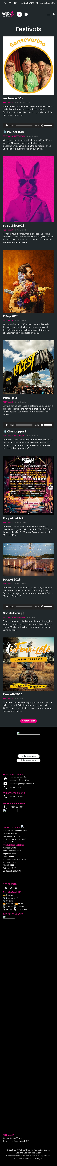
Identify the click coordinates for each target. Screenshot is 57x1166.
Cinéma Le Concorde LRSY (16, 1141)
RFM (20, 904)
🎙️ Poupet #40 (13, 132)
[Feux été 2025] (28, 639)
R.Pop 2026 (10, 316)
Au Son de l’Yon (13, 98)
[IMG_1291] (9, 1024)
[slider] (48, 125)
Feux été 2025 (12, 694)
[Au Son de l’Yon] (28, 37)
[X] (4, 2)
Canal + (9, 906)
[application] (28, 125)
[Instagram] (10, 2)
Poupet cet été (13, 518)
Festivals (8, 102)
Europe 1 (10, 895)
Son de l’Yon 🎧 (13, 613)
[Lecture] (6, 125)
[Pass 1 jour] (28, 342)
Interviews (19, 136)
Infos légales (38, 1159)
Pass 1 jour (10, 398)
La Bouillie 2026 (13, 226)
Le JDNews (22, 909)
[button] (48, 14)
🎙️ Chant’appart (14, 431)
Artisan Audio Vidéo (12, 1138)
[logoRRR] (28, 813)
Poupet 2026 (12, 580)
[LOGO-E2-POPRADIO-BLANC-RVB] (8, 14)
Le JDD (9, 909)
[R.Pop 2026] (28, 251)
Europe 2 (10, 904)
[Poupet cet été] (28, 457)
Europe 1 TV (12, 898)
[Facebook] (15, 2)
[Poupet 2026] (28, 544)
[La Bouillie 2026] (28, 157)
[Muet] (41, 125)
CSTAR (20, 906)
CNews (9, 901)
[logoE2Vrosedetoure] (28, 741)
